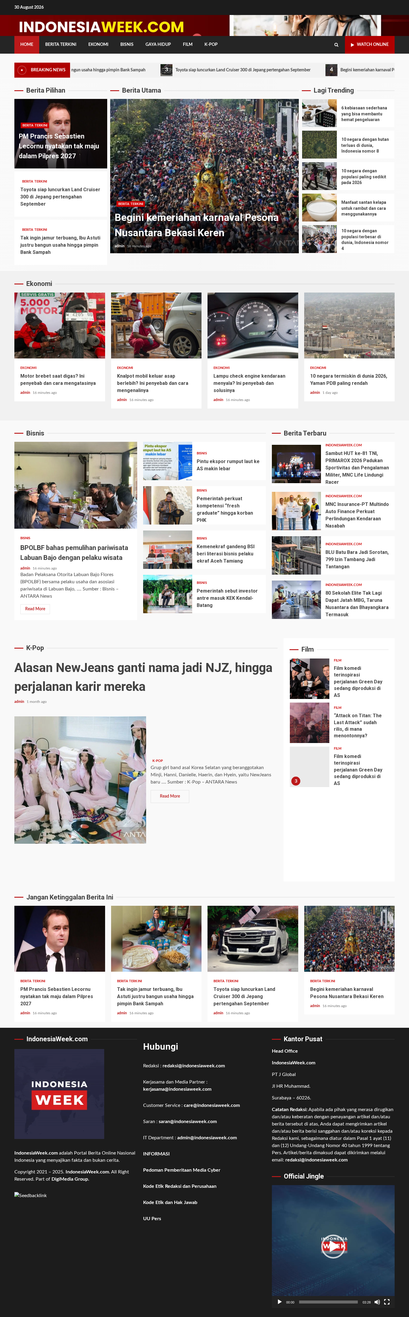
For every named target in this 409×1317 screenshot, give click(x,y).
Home (26, 45)
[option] (204, 179)
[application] (333, 1246)
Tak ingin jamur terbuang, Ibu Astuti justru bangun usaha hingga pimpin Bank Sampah (60, 245)
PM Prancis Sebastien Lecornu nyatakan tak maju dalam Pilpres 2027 (59, 146)
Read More (35, 609)
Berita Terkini (60, 45)
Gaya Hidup (158, 45)
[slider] (328, 1302)
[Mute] (377, 1302)
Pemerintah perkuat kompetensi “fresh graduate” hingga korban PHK (167, 505)
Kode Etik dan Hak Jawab (170, 1202)
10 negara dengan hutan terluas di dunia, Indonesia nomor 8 (319, 145)
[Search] (336, 45)
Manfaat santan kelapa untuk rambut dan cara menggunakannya (319, 207)
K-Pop (211, 45)
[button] (333, 1247)
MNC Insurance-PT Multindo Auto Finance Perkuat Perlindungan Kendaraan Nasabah (296, 511)
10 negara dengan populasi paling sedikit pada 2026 (319, 176)
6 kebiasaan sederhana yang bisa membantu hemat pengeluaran (319, 113)
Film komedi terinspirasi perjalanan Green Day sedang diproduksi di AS (309, 678)
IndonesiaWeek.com (343, 445)
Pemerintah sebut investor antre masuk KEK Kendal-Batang (167, 594)
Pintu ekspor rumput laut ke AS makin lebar (167, 461)
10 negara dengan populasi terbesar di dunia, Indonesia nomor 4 (319, 239)
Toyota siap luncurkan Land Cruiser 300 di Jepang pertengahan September (188, 70)
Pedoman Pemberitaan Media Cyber (181, 1170)
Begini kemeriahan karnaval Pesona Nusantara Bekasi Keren (340, 70)
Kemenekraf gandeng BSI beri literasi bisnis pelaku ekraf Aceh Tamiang (167, 550)
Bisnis (127, 45)
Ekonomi (98, 45)
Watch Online (373, 45)
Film (188, 45)
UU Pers (152, 1218)
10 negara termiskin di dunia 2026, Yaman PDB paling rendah (349, 325)
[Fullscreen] (387, 1302)
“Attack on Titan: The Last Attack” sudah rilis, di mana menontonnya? (309, 723)
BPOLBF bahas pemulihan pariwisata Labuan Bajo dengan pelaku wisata (75, 485)
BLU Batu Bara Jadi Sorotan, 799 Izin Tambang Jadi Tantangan (296, 555)
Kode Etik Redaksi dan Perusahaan (179, 1186)
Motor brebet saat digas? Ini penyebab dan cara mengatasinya (59, 325)
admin (120, 246)
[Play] (280, 1302)
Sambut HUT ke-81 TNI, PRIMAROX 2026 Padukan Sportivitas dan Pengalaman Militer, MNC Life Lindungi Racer (296, 464)
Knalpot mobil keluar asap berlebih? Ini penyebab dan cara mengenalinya (156, 325)
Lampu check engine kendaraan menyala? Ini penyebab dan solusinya (252, 325)
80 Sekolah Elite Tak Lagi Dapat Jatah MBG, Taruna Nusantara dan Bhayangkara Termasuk (296, 600)
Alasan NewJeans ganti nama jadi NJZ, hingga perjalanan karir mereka (80, 780)
